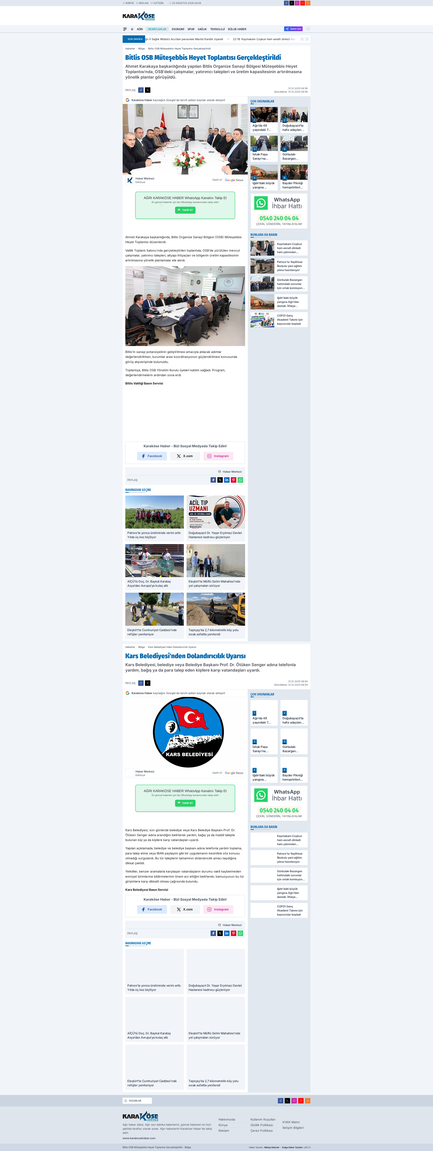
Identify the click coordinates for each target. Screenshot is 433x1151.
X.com (188, 456)
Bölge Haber (237, 29)
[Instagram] (297, 3)
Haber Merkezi (144, 180)
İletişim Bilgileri (293, 1128)
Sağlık (202, 29)
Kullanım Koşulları (263, 1119)
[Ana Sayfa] (132, 29)
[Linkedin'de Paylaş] (227, 480)
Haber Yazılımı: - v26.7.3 (279, 1147)
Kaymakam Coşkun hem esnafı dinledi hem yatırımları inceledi (191, 39)
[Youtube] (302, 3)
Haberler (130, 48)
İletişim (159, 3)
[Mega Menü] (125, 29)
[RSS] (308, 3)
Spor (191, 29)
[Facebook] (286, 3)
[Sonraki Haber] (307, 39)
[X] (291, 3)
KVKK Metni (291, 1122)
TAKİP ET (187, 210)
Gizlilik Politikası (261, 1125)
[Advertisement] (106, 83)
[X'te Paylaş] (147, 90)
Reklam (144, 3)
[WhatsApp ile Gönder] (240, 480)
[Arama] (308, 29)
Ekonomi (178, 29)
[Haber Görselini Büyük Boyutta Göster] (185, 139)
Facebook (155, 456)
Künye (130, 3)
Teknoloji (217, 29)
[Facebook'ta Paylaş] (141, 90)
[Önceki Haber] (302, 39)
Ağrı (140, 29)
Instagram (221, 456)
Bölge (141, 48)
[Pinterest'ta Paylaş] (233, 480)
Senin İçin (295, 28)
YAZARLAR (135, 1100)
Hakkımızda (227, 1119)
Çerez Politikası (261, 1130)
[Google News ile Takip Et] (234, 180)
